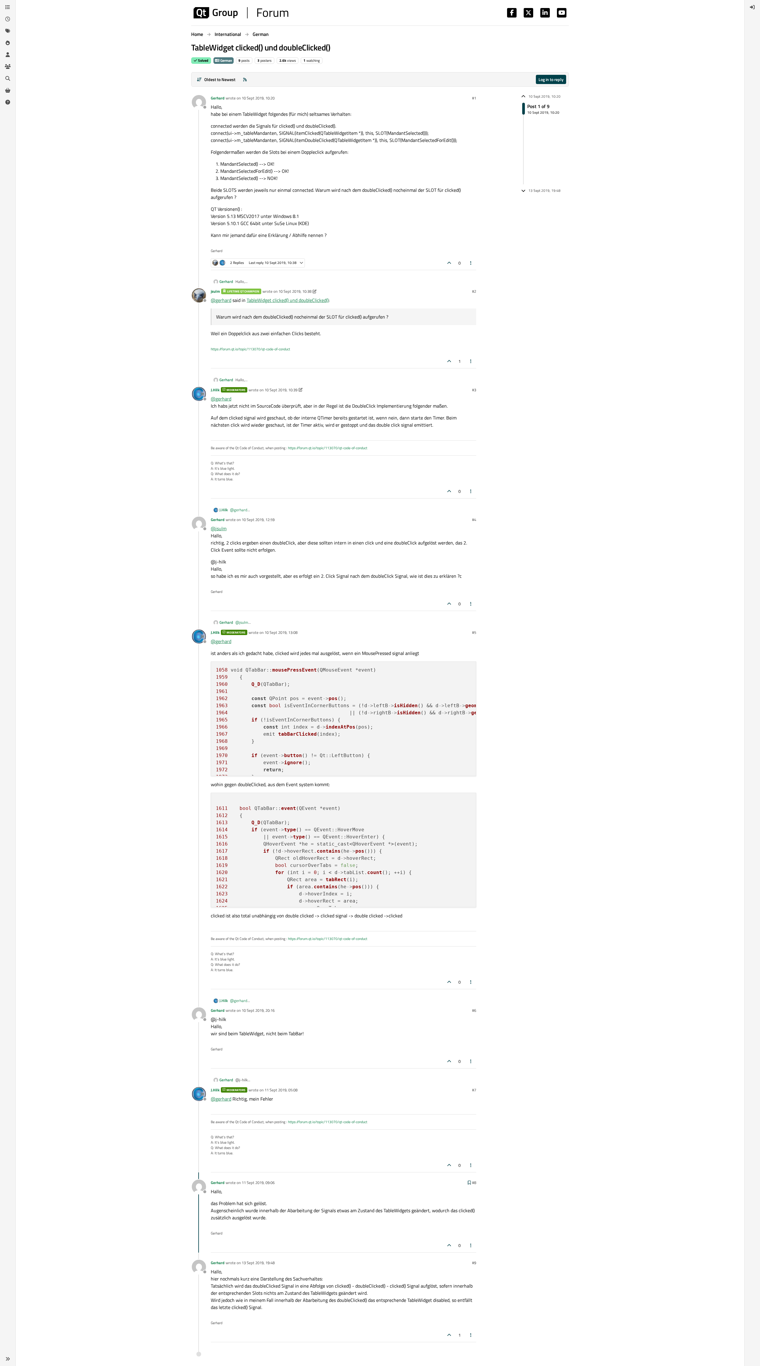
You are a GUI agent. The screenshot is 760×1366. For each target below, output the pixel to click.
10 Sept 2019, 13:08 (281, 632)
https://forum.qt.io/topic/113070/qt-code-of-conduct (250, 349)
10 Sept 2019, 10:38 (294, 291)
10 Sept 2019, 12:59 (258, 520)
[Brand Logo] (241, 12)
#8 (474, 1182)
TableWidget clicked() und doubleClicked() (288, 300)
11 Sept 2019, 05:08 (281, 1090)
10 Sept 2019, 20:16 (258, 1010)
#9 (474, 1263)
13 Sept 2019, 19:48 (258, 1263)
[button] (7, 1359)
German (225, 60)
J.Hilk (215, 390)
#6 (474, 1010)
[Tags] (7, 31)
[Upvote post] (449, 262)
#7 (474, 1090)
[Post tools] (471, 262)
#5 (474, 632)
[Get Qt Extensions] (7, 90)
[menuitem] (752, 7)
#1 (474, 98)
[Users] (7, 54)
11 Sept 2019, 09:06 (258, 1182)
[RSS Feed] (244, 79)
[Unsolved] (7, 102)
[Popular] (7, 43)
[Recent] (7, 19)
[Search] (7, 78)
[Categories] (7, 7)
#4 (474, 520)
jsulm (215, 291)
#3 (474, 390)
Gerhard (217, 98)
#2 (474, 291)
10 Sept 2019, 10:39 (281, 390)
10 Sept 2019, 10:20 (258, 98)
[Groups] (7, 66)
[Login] (752, 7)
